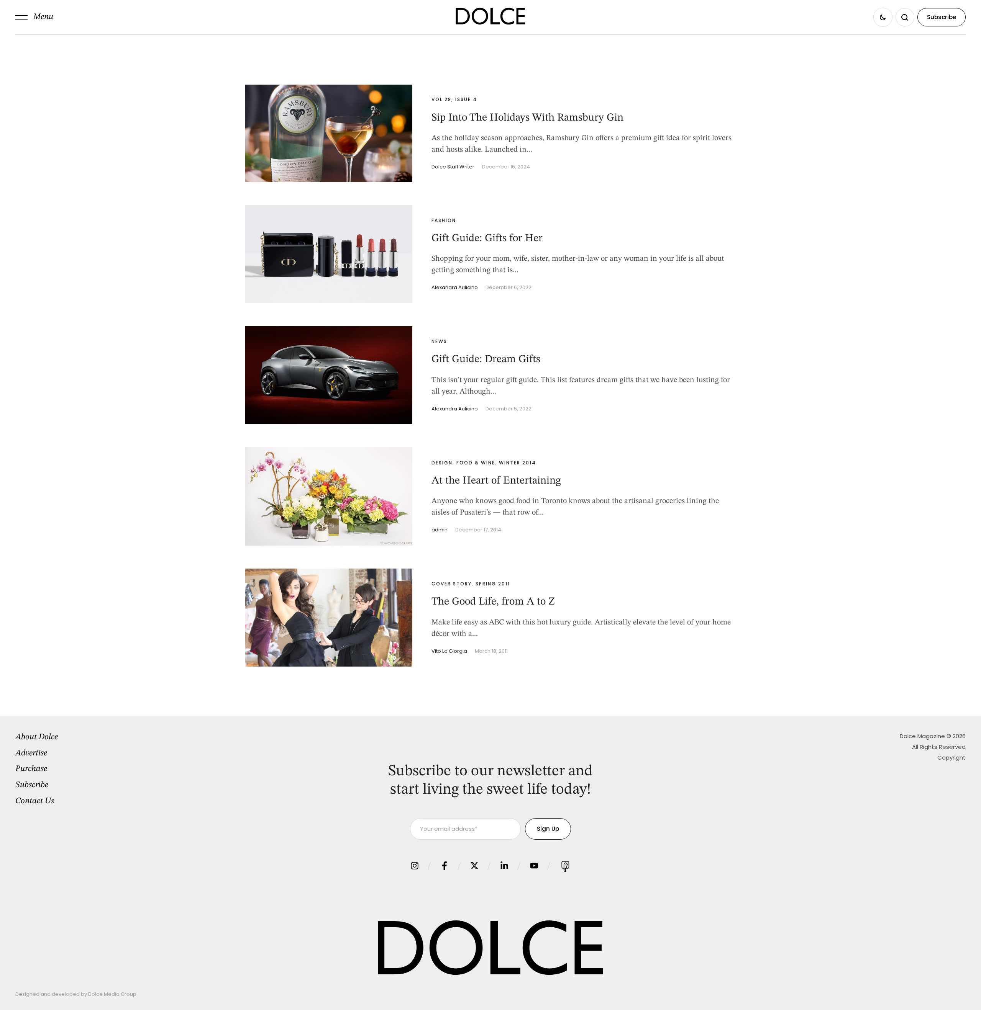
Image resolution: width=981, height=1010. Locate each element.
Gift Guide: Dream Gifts (485, 359)
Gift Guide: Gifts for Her (487, 238)
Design (442, 462)
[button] (34, 17)
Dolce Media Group (112, 994)
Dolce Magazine (922, 736)
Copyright (951, 757)
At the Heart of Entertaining (496, 481)
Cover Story (451, 583)
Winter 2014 (517, 462)
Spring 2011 (493, 583)
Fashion (443, 220)
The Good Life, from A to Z (493, 602)
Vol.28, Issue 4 (454, 99)
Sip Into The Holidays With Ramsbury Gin (527, 118)
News (439, 341)
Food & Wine (475, 462)
